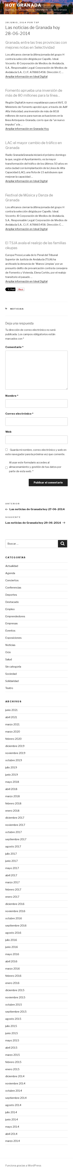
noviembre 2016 (15, 911)
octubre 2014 (13, 1090)
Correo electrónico (19, 413)
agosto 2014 (13, 1105)
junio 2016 (11, 947)
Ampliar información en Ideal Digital (26, 76)
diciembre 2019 (14, 746)
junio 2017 (11, 861)
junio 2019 (11, 774)
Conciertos (12, 580)
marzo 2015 (12, 1054)
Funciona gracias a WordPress (23, 1165)
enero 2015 (12, 1069)
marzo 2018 (12, 796)
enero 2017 (12, 896)
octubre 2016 (13, 918)
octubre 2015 (13, 1004)
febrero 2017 (13, 889)
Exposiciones (13, 637)
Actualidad (11, 566)
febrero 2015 (13, 1062)
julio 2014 (11, 1112)
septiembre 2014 (16, 1098)
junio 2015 (11, 1033)
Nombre (11, 395)
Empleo (10, 609)
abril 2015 (11, 1047)
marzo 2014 (12, 1141)
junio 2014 (11, 1119)
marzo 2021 (12, 724)
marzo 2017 (12, 882)
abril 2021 (11, 717)
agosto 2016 (13, 932)
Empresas (11, 623)
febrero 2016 (13, 975)
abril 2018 (11, 789)
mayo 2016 (12, 954)
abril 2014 (11, 1134)
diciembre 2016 (14, 904)
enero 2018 (12, 810)
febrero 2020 (13, 738)
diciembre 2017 (14, 817)
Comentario (14, 347)
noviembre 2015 (15, 997)
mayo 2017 (12, 868)
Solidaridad (12, 681)
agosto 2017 (13, 846)
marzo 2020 (12, 731)
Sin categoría (13, 666)
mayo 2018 (12, 781)
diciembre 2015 (14, 990)
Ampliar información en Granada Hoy (27, 128)
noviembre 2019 (15, 753)
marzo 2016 (12, 968)
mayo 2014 (12, 1126)
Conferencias (13, 587)
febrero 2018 (13, 803)
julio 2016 (11, 940)
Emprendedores (15, 616)
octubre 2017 (13, 832)
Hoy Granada (23, 5)
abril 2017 (11, 875)
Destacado (12, 602)
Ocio (8, 652)
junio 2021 (11, 710)
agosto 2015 (13, 1018)
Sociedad (11, 673)
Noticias (17, 309)
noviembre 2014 (15, 1083)
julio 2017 (11, 853)
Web (8, 431)
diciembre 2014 (14, 1076)
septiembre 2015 (16, 1011)
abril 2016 (11, 961)
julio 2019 (11, 767)
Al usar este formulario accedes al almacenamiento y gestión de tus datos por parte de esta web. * (35, 467)
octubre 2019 (13, 760)
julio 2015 (11, 1026)
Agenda (10, 573)
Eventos (10, 630)
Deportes (11, 594)
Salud (8, 659)
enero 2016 (12, 983)
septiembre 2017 (15, 839)
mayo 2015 (12, 1040)
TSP (36, 22)
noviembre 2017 (15, 825)
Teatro (9, 688)
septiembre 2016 (16, 925)
